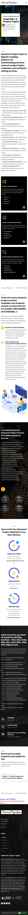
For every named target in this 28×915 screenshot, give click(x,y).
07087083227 (6, 821)
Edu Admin (4, 843)
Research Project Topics (11, 774)
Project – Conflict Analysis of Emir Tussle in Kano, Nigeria (12, 777)
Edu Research (5, 848)
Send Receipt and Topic (13, 617)
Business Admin (5, 840)
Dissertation (4, 845)
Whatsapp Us (13, 588)
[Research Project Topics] (9, 2)
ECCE (3, 851)
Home (5, 837)
